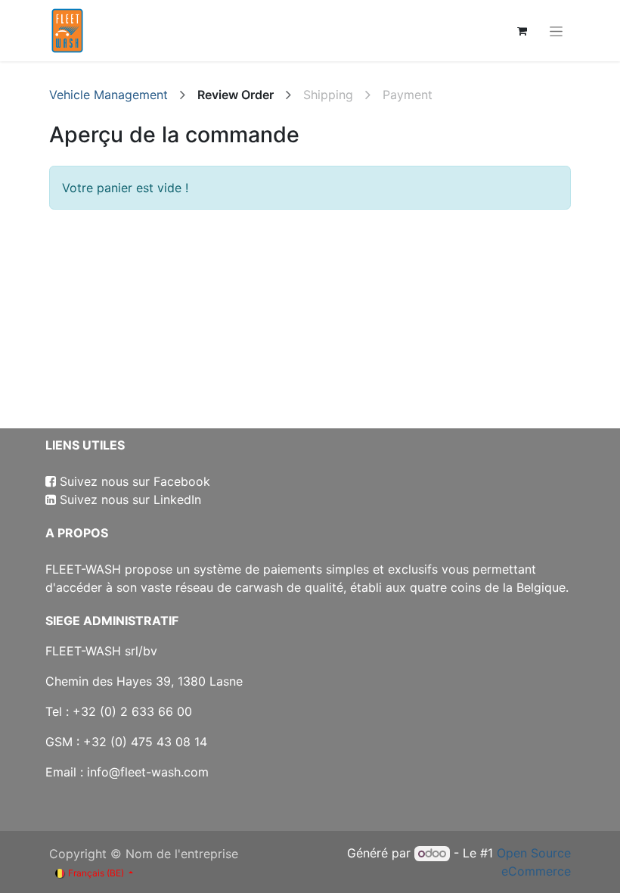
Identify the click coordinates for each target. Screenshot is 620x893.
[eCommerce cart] (521, 31)
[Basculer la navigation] (556, 30)
